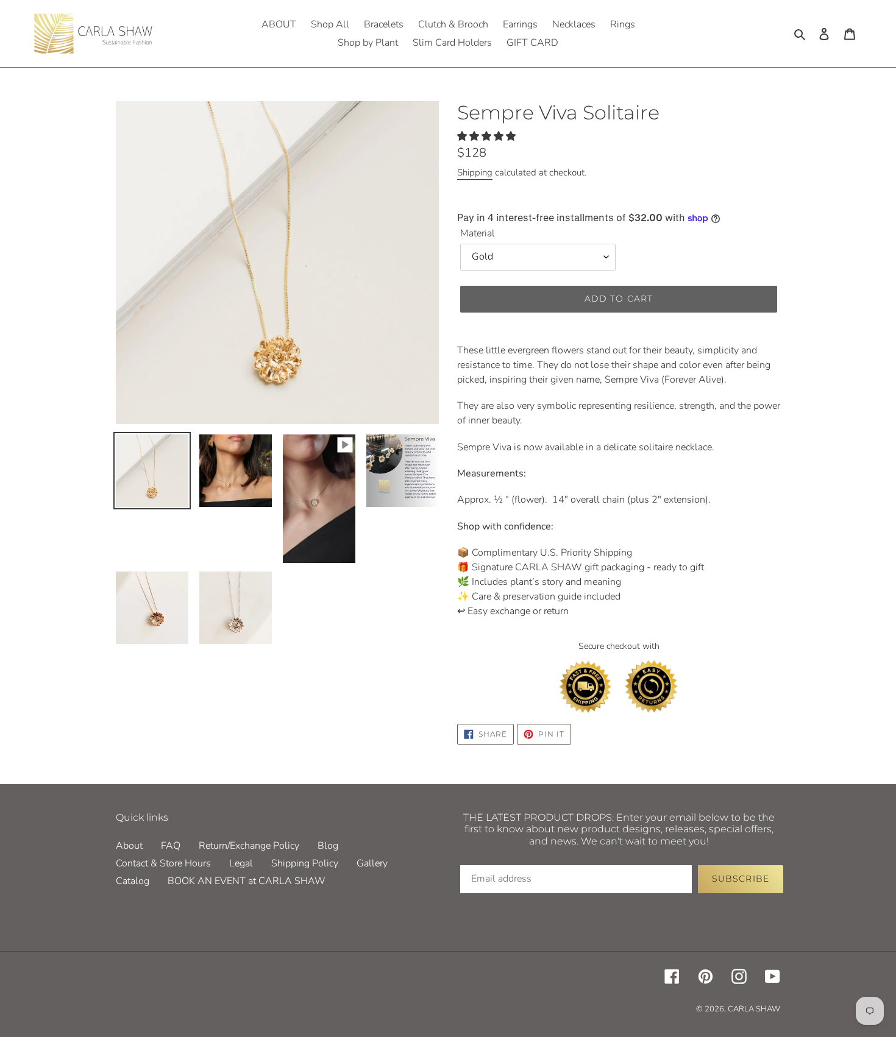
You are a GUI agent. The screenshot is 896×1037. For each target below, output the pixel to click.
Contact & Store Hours (163, 863)
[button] (487, 136)
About (129, 845)
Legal (241, 863)
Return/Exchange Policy (249, 845)
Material (477, 233)
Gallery (372, 863)
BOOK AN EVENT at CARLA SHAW (246, 881)
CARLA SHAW (754, 1008)
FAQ (170, 845)
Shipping (474, 172)
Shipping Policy (304, 863)
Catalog (132, 881)
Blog (328, 845)
